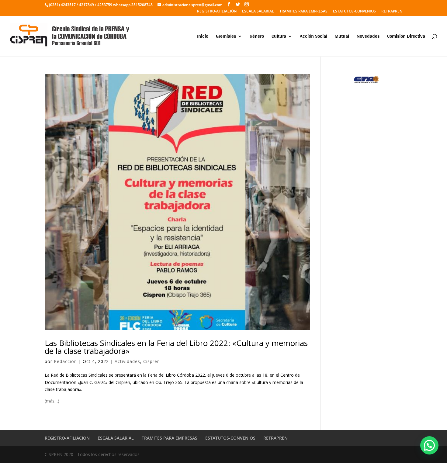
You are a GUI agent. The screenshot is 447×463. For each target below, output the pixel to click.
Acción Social (313, 37)
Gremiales (226, 37)
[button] (429, 445)
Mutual (342, 37)
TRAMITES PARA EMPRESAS (303, 11)
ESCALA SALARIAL (258, 11)
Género (257, 37)
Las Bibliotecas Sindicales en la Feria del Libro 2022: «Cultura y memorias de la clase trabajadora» (176, 346)
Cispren (151, 361)
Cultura (279, 37)
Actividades (127, 361)
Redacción (65, 361)
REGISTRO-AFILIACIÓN (217, 11)
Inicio (202, 37)
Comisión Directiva (406, 37)
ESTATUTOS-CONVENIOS (354, 11)
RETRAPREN (391, 11)
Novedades (368, 37)
